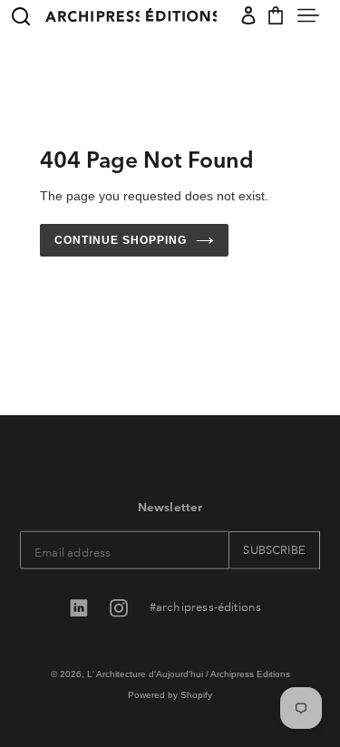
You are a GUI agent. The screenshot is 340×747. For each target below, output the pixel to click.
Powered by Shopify (170, 694)
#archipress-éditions (206, 605)
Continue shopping (120, 240)
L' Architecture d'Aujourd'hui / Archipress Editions (188, 674)
